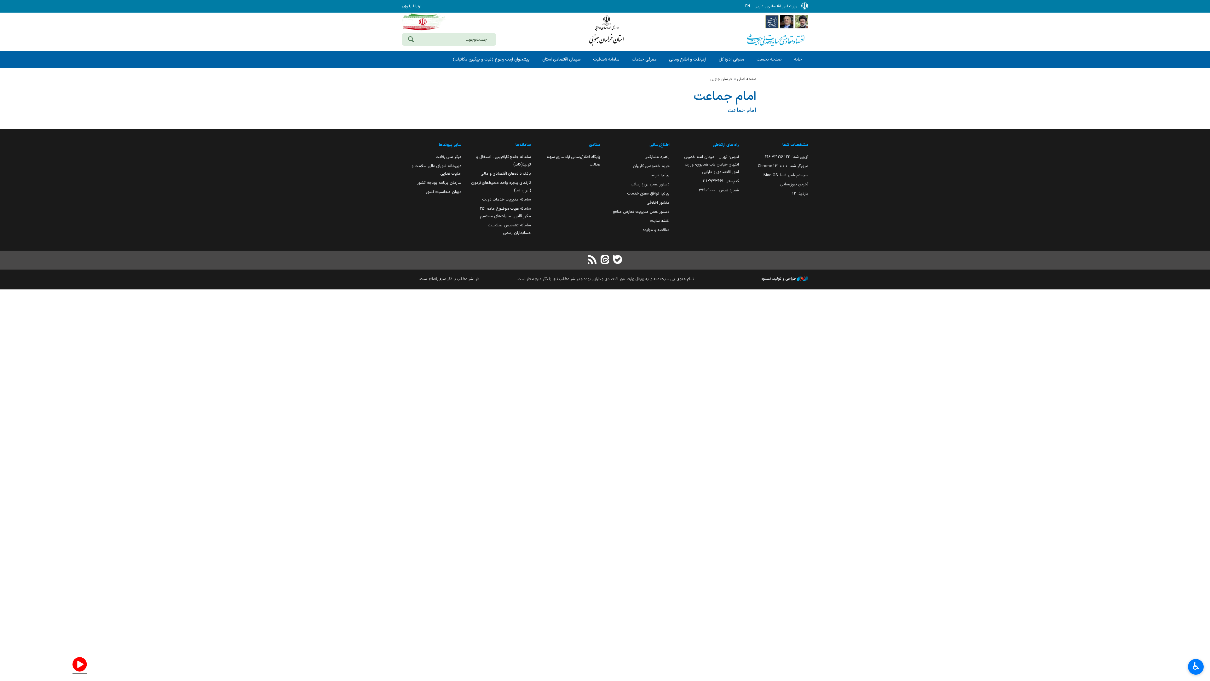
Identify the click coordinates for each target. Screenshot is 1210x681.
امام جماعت (725, 96)
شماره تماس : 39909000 (719, 190)
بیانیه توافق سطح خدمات (648, 193)
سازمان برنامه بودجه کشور (439, 183)
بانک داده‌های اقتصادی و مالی (506, 174)
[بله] (617, 260)
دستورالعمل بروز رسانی (650, 184)
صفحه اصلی (746, 79)
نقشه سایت (660, 221)
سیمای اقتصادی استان (561, 59)
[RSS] (592, 260)
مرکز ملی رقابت (449, 157)
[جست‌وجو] (410, 40)
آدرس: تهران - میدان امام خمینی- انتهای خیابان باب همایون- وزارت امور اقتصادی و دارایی (711, 164)
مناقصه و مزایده (656, 230)
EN (747, 6)
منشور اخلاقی (658, 203)
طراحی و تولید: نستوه (779, 279)
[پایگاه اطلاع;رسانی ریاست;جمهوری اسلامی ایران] (786, 21)
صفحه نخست (769, 59)
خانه (798, 59)
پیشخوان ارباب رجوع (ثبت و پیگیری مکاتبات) (491, 59)
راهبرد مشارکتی (657, 157)
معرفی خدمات (644, 59)
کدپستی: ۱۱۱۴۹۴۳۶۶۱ (721, 181)
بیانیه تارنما (660, 175)
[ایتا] (605, 260)
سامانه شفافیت (606, 59)
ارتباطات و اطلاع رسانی (687, 59)
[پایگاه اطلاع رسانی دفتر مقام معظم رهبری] (801, 21)
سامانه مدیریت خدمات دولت (506, 199)
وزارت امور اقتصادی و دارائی (607, 31)
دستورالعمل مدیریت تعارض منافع (641, 212)
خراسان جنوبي (722, 79)
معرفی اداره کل (731, 59)
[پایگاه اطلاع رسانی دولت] (772, 21)
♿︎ (1196, 666)
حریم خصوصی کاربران (651, 166)
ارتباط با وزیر (411, 6)
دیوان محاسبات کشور (444, 192)
